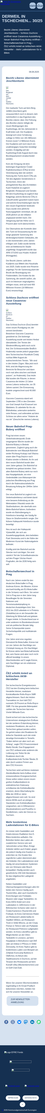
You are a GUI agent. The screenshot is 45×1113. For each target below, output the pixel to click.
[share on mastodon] (25, 1022)
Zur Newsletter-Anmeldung (20, 1000)
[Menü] (33, 5)
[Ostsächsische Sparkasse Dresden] (23, 1073)
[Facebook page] (12, 1086)
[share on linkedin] (32, 1022)
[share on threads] (12, 1022)
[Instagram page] (32, 1086)
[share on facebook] (6, 1022)
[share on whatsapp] (38, 1022)
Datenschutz (31, 1098)
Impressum (13, 1098)
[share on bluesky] (19, 1022)
